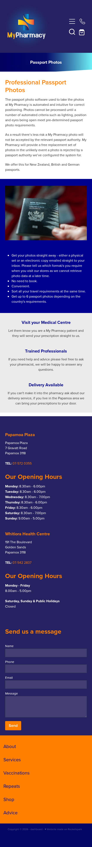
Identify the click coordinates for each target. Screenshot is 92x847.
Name (9, 646)
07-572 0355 (22, 463)
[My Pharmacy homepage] (36, 26)
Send (13, 725)
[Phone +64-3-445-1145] (82, 21)
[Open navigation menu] (72, 21)
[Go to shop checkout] (82, 32)
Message (11, 693)
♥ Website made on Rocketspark (63, 829)
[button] (72, 32)
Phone (9, 661)
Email (9, 677)
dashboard (36, 829)
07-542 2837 (21, 562)
